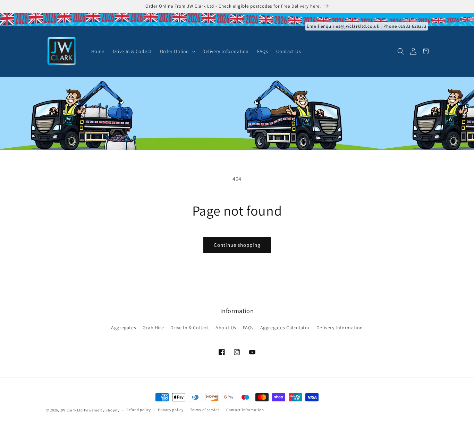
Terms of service (204, 409)
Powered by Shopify (102, 410)
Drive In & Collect (189, 327)
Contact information (245, 409)
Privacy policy (171, 409)
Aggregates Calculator (285, 327)
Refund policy (138, 409)
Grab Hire (153, 327)
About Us (225, 327)
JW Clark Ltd (71, 410)
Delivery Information (339, 327)
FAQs (248, 327)
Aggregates (123, 327)
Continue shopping (237, 245)
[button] (177, 51)
